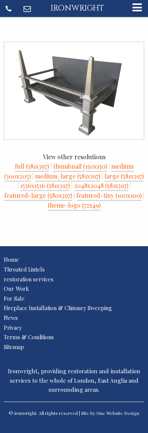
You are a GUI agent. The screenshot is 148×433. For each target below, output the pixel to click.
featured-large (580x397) (38, 195)
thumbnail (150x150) (80, 166)
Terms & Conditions (29, 337)
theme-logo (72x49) (74, 205)
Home (11, 259)
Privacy (13, 327)
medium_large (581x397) (67, 176)
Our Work (16, 288)
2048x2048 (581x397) (101, 185)
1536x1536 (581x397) (45, 185)
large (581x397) (124, 176)
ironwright (77, 8)
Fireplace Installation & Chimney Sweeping (58, 308)
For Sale (14, 298)
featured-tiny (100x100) (109, 195)
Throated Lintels (24, 269)
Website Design (122, 413)
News (11, 317)
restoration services (29, 279)
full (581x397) (32, 166)
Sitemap (14, 347)
